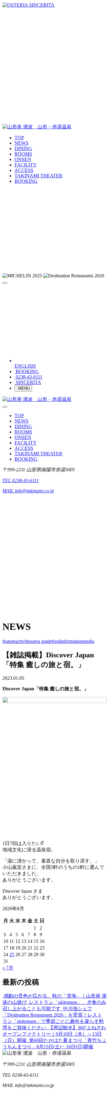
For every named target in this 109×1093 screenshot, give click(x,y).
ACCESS (24, 170)
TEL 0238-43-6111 (20, 480)
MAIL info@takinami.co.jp (28, 490)
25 (11, 954)
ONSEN (23, 159)
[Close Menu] (4, 407)
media (88, 641)
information (72, 641)
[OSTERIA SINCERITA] (28, 5)
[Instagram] (54, 115)
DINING (23, 148)
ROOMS (23, 153)
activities (23, 641)
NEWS (21, 143)
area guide (42, 641)
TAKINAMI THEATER (38, 175)
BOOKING (26, 181)
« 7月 (7, 967)
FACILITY (26, 164)
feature (8, 641)
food (56, 641)
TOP (19, 137)
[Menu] (4, 283)
